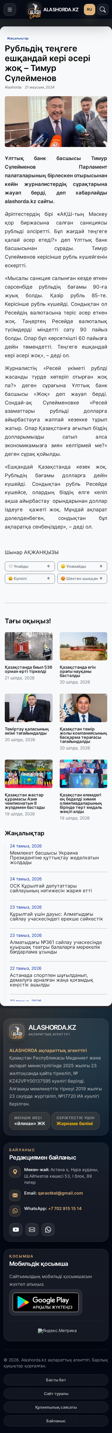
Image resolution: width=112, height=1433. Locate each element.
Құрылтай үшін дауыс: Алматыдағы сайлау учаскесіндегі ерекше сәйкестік (56, 916)
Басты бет (56, 1379)
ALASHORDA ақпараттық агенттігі (48, 1050)
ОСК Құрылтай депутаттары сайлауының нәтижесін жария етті (51, 888)
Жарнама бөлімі (74, 1123)
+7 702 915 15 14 (65, 1208)
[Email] (32, 1229)
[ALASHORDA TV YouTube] (15, 1229)
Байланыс (56, 1420)
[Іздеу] (102, 9)
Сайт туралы (56, 1393)
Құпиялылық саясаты (56, 1407)
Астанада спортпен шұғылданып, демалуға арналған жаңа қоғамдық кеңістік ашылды (51, 980)
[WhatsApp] (48, 1229)
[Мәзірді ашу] (10, 9)
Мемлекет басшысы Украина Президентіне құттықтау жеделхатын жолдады (54, 857)
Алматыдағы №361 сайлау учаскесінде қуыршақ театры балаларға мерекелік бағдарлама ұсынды (56, 947)
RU (89, 9)
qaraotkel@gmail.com (60, 1192)
